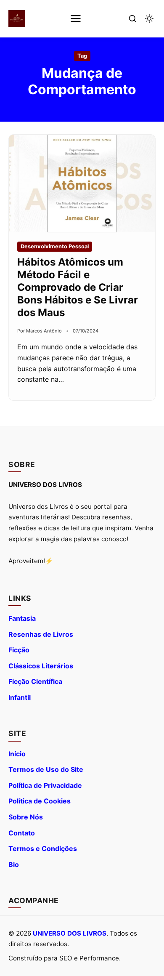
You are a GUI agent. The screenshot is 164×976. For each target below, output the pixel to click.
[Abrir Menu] (76, 18)
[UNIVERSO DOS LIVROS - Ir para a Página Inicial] (16, 18)
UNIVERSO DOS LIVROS (69, 933)
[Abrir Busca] (132, 18)
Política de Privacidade (45, 785)
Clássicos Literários (40, 666)
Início (17, 754)
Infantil (19, 697)
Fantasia (22, 618)
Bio (13, 864)
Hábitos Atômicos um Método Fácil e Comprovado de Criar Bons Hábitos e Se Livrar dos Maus (77, 287)
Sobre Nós (25, 817)
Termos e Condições (42, 848)
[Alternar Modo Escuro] (149, 18)
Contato (21, 833)
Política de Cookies (39, 801)
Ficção (18, 650)
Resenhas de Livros (40, 634)
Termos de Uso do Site (45, 769)
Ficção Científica (35, 681)
